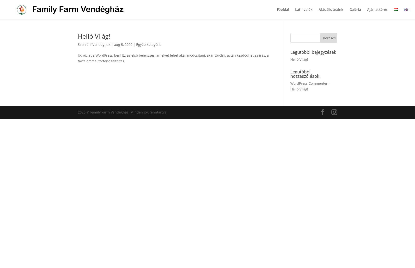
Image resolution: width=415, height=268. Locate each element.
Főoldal (283, 10)
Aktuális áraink (331, 10)
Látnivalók (303, 10)
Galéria (355, 10)
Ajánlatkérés (377, 10)
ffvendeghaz (100, 44)
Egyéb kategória (149, 44)
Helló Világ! (94, 36)
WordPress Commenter (309, 83)
